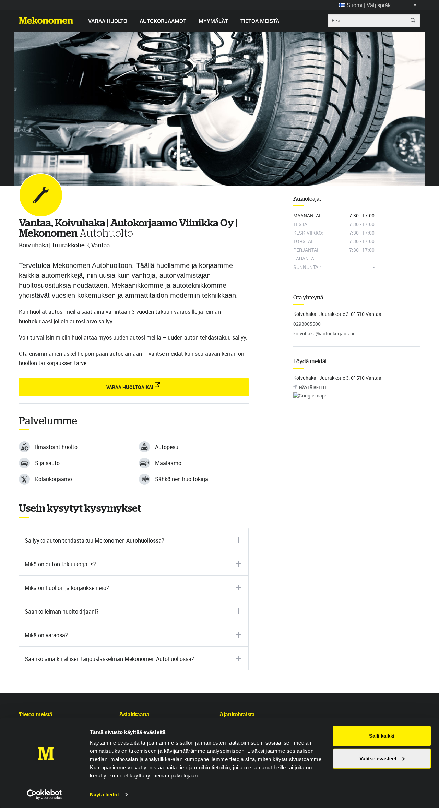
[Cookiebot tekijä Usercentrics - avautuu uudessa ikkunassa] (44, 794)
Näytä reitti (312, 387)
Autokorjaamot (163, 21)
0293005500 (307, 324)
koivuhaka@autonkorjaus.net (325, 333)
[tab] (133, 540)
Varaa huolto (107, 21)
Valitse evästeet (377, 758)
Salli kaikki (381, 736)
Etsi (413, 20)
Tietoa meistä (259, 21)
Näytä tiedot (104, 794)
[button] (377, 5)
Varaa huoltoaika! (129, 387)
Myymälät (213, 21)
